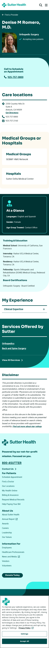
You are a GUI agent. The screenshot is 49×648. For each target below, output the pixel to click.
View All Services (11, 360)
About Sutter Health (10, 514)
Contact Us (8, 469)
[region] (24, 622)
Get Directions (12, 112)
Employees (7, 547)
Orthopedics (8, 343)
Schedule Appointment (12, 477)
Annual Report (10, 519)
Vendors (5, 561)
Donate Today (12, 575)
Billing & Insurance (10, 495)
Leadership (7, 532)
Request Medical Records (13, 499)
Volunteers (6, 565)
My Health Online (9, 490)
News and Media (11, 556)
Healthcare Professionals (13, 552)
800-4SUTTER (11, 463)
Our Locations (8, 486)
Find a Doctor (8, 481)
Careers (5, 528)
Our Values (7, 537)
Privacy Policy (27, 628)
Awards (5, 523)
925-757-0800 (15, 77)
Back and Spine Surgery (14, 348)
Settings (24, 634)
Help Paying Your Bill (11, 504)
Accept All (24, 641)
